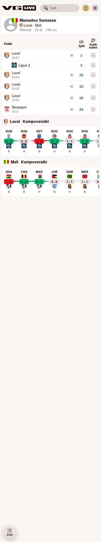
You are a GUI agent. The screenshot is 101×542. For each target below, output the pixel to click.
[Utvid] (72, 75)
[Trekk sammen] (72, 55)
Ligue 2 (24, 65)
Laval (28, 25)
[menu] (95, 8)
